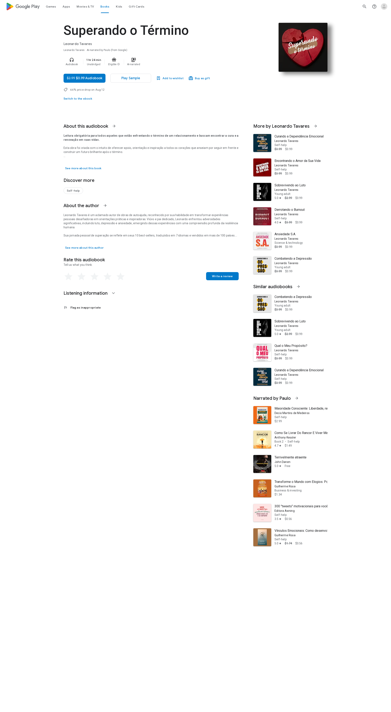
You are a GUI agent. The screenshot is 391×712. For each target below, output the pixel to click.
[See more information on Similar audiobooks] (298, 286)
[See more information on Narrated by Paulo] (297, 398)
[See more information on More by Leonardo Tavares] (315, 126)
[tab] (51, 6)
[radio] (68, 276)
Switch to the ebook (78, 98)
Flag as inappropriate (82, 307)
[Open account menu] (384, 6)
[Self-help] (73, 191)
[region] (145, 61)
